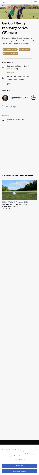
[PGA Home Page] (3, 2)
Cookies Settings (19, 460)
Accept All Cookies (19, 471)
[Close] (36, 447)
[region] (19, 459)
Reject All (19, 465)
